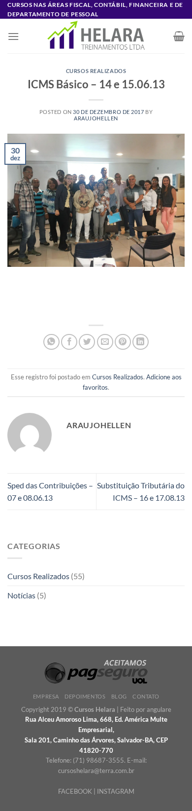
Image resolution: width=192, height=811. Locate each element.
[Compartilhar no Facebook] (69, 342)
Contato (145, 696)
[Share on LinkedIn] (140, 342)
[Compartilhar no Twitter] (87, 342)
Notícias (21, 595)
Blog (119, 696)
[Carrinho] (179, 36)
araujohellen (96, 118)
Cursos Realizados (96, 71)
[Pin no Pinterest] (123, 342)
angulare (159, 709)
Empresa (46, 696)
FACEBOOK (75, 791)
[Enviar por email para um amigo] (105, 342)
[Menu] (13, 36)
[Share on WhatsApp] (51, 342)
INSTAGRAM (115, 791)
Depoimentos (84, 696)
